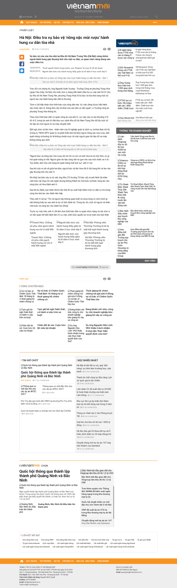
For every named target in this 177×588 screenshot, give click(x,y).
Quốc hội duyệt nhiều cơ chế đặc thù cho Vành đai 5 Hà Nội (46, 411)
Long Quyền (24, 49)
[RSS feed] (36, 16)
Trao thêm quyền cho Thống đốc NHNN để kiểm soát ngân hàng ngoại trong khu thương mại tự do (96, 492)
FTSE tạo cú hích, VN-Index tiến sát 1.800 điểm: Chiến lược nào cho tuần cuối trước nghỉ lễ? (145, 105)
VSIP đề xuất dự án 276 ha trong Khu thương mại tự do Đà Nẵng (96, 513)
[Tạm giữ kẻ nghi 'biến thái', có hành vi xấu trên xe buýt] (27, 314)
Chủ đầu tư (68, 22)
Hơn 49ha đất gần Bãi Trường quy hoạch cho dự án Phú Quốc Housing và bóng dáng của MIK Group (142, 232)
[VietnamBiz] (128, 43)
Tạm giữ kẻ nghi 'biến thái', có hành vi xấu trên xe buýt (51, 312)
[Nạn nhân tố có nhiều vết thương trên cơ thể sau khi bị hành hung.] (70, 145)
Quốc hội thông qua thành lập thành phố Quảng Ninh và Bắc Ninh (46, 374)
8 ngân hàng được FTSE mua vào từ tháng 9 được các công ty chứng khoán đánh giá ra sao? (146, 55)
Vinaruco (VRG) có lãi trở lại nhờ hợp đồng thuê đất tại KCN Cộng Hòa (143, 162)
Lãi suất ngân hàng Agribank (122, 543)
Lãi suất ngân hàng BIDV (63, 547)
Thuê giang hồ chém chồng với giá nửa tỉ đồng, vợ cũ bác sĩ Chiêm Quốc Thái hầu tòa (100, 295)
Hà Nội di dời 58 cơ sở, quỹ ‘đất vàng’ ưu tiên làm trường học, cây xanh (94, 368)
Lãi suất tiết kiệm (83, 543)
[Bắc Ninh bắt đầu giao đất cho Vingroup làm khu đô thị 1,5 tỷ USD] (97, 471)
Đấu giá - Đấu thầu (85, 22)
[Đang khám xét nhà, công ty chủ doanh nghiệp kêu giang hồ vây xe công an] (76, 314)
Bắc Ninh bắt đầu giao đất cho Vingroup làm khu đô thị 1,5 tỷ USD (96, 480)
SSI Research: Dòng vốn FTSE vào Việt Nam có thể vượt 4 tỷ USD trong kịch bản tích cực (146, 71)
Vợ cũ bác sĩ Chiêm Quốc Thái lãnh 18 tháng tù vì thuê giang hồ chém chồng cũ (51, 295)
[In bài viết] (104, 49)
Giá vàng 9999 (47, 540)
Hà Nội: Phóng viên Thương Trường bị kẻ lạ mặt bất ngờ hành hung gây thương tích (95, 243)
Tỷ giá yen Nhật (144, 540)
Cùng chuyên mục (32, 286)
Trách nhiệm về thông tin (28, 585)
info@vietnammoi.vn (32, 582)
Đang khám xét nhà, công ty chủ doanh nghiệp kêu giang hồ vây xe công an (99, 312)
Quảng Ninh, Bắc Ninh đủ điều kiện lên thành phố (56, 505)
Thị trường (45, 22)
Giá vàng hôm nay (30, 540)
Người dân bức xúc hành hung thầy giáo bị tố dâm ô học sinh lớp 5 (74, 71)
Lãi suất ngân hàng (65, 543)
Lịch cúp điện (48, 543)
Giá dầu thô (83, 540)
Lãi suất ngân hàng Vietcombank (120, 547)
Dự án (57, 22)
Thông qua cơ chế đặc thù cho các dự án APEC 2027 (57, 387)
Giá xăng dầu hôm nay (65, 540)
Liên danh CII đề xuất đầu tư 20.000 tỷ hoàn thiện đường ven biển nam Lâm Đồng (94, 392)
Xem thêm (150, 261)
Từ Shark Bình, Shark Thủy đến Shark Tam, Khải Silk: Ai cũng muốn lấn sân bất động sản (143, 187)
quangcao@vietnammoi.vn (131, 572)
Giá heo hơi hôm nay (100, 540)
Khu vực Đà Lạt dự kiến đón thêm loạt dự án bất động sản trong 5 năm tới (94, 404)
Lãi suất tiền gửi (100, 543)
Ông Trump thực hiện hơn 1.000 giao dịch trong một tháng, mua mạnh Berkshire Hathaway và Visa (145, 88)
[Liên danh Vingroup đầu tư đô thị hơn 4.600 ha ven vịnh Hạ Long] (123, 145)
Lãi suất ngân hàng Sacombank (36, 547)
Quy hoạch (31, 22)
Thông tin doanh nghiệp (135, 130)
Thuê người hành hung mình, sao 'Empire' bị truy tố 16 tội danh (72, 68)
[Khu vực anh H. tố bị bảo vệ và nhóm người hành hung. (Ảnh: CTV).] (70, 78)
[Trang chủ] (22, 22)
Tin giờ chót (30, 360)
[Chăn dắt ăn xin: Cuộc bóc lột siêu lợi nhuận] (27, 333)
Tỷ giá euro (117, 540)
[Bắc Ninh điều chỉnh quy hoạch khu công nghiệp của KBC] (123, 217)
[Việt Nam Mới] (88, 8)
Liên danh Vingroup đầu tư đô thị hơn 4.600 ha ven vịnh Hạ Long (143, 138)
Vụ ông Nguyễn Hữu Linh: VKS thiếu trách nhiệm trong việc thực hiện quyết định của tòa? (99, 329)
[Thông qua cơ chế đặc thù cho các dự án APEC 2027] (29, 390)
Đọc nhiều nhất (88, 360)
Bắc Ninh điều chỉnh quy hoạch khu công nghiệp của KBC (143, 213)
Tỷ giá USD (129, 540)
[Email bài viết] (108, 49)
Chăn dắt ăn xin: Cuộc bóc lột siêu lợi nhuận (51, 326)
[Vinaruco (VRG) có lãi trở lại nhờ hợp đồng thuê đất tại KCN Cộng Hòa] (123, 169)
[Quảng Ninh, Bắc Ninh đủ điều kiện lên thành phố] (27, 508)
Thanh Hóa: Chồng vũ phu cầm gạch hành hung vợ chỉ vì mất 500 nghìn (41, 241)
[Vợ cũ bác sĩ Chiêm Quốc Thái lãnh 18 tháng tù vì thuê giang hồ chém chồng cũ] (27, 297)
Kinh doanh (103, 22)
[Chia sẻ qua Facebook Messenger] (21, 70)
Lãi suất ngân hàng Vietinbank (90, 547)
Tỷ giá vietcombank (31, 543)
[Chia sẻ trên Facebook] (21, 64)
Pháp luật (27, 30)
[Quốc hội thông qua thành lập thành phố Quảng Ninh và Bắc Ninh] (47, 366)
